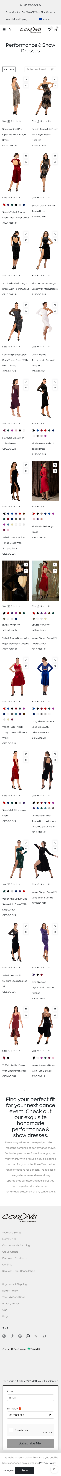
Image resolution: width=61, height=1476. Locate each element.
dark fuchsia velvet (45, 436)
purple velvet (16, 513)
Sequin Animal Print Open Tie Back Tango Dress (14, 134)
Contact (7, 1265)
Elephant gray (41, 513)
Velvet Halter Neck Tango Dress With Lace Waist (14, 732)
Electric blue (49, 513)
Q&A (5, 1310)
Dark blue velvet (53, 430)
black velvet (4, 613)
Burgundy (4, 1058)
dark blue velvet (16, 619)
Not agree (8, 1470)
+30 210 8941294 (32, 5)
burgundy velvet (41, 430)
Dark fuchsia (53, 513)
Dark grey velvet (37, 436)
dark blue (24, 205)
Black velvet (34, 430)
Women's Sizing (11, 1233)
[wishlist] (49, 30)
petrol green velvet (45, 808)
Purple (37, 519)
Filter (10, 69)
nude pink (16, 430)
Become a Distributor (14, 1258)
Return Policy (10, 1291)
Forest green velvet (4, 519)
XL (20, 121)
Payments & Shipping (14, 1284)
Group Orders (10, 1252)
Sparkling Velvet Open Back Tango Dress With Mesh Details (15, 360)
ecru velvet (34, 436)
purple (8, 205)
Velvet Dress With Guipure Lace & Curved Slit (14, 980)
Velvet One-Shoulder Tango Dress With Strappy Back (13, 542)
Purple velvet (20, 714)
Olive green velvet (16, 519)
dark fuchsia (12, 430)
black (16, 205)
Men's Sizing (9, 1239)
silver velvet (24, 524)
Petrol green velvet (8, 524)
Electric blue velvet (37, 430)
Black (37, 513)
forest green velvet (49, 430)
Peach (41, 519)
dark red (4, 205)
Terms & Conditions (13, 1297)
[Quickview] (26, 85)
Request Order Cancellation (18, 1271)
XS (9, 121)
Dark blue (45, 513)
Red (34, 513)
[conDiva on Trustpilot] (36, 1336)
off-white (24, 430)
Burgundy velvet (16, 708)
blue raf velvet (8, 513)
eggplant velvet (49, 1058)
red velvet (20, 513)
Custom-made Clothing (16, 1245)
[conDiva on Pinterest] (20, 1336)
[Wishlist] (26, 79)
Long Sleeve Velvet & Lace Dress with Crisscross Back (43, 726)
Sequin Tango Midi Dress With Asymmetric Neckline (45, 134)
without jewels (10, 630)
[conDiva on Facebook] (4, 1336)
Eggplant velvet (4, 530)
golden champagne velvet (12, 524)
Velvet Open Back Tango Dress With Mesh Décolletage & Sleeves (44, 821)
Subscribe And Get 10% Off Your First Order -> (30, 12)
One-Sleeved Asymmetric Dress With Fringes (44, 987)
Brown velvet (24, 714)
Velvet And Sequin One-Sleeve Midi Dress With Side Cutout (15, 904)
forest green (12, 205)
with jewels (15, 625)
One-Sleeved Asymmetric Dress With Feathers (44, 360)
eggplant (4, 430)
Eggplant (12, 719)
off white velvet (20, 524)
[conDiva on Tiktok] (12, 1336)
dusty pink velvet (8, 530)
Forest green (20, 708)
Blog (5, 1316)
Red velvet (45, 430)
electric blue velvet (12, 513)
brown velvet (24, 513)
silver (20, 205)
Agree (25, 1470)
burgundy (41, 974)
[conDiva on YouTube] (44, 1336)
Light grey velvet (41, 436)
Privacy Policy (10, 1303)
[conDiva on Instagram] (28, 1336)
